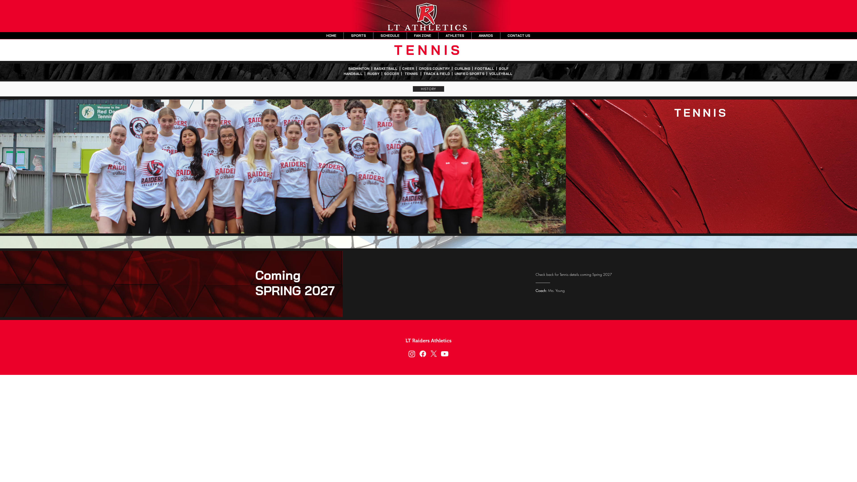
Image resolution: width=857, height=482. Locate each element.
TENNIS (412, 74)
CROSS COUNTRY (435, 68)
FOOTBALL (485, 68)
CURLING (463, 68)
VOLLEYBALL (501, 74)
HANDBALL (354, 74)
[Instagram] (412, 353)
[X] (433, 353)
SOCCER (392, 74)
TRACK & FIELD (437, 74)
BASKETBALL (386, 68)
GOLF (503, 68)
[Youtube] (444, 353)
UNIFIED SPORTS (469, 74)
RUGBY (374, 74)
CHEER (409, 68)
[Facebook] (422, 353)
